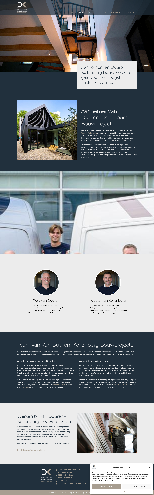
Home (72, 12)
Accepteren (106, 486)
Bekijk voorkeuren (136, 486)
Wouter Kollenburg (89, 133)
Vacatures (117, 12)
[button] (150, 467)
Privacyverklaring (126, 491)
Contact (132, 12)
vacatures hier (59, 385)
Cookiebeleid (115, 491)
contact (25, 387)
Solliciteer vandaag (122, 385)
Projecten (100, 12)
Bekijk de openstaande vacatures (31, 450)
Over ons (84, 12)
